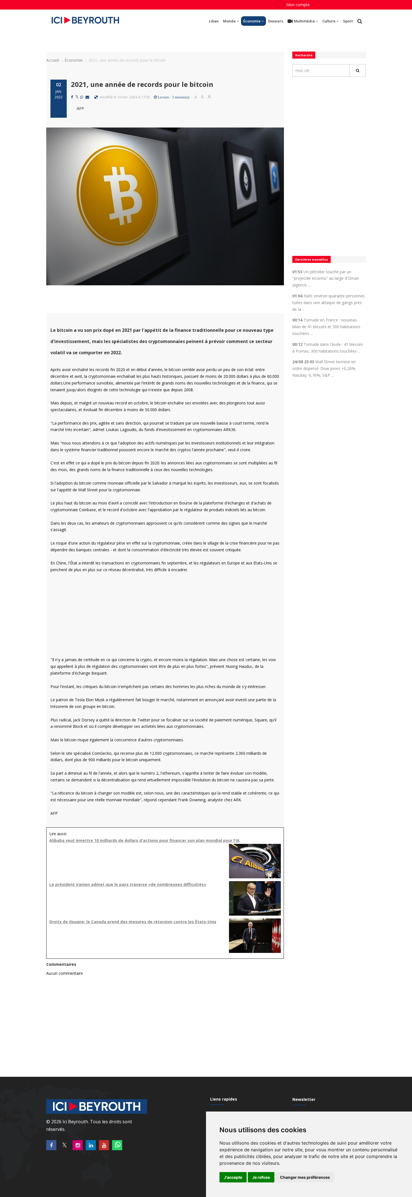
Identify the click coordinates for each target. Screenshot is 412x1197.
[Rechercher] (357, 70)
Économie (252, 21)
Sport (348, 21)
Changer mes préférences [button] (305, 1177)
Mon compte (298, 4)
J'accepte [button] (233, 1177)
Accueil (52, 60)
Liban (214, 21)
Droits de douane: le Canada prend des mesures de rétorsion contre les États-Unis (132, 921)
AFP (80, 108)
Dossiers (275, 21)
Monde (229, 21)
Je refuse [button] (261, 1177)
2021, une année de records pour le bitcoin (142, 84)
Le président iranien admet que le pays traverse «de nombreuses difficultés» (127, 884)
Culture (328, 21)
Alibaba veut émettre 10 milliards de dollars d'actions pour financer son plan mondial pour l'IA (144, 840)
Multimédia (304, 21)
